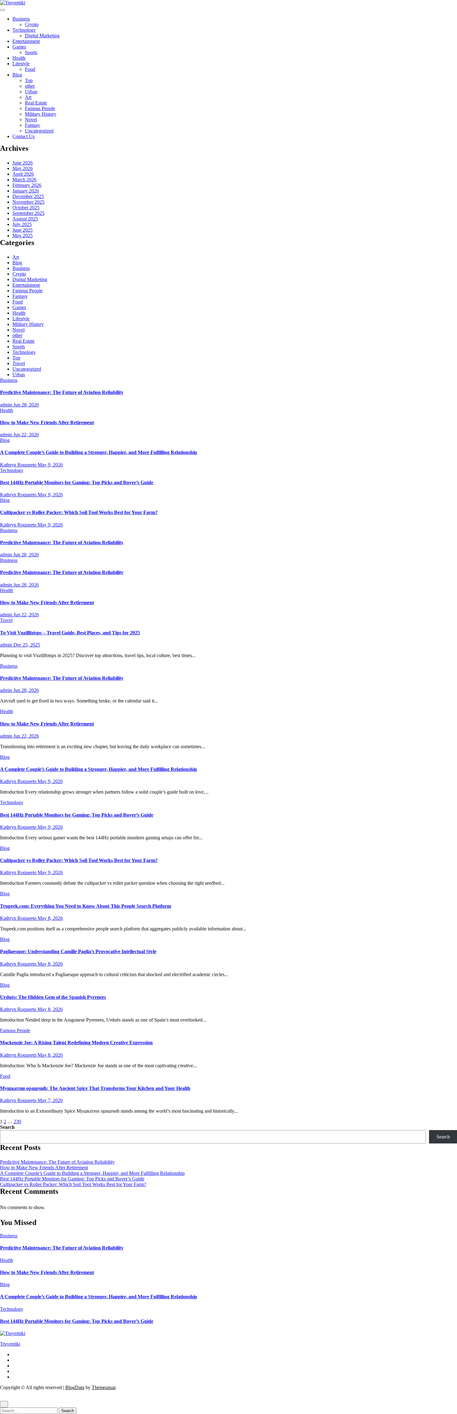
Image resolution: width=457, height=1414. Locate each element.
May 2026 (22, 168)
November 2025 (28, 202)
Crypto (32, 24)
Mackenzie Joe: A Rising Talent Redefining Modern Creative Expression (76, 1042)
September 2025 (28, 213)
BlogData (74, 1387)
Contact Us (23, 136)
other (30, 86)
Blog (17, 74)
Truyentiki (10, 1344)
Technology (24, 30)
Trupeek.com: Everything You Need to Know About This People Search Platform (85, 906)
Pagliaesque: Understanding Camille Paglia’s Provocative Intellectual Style (78, 951)
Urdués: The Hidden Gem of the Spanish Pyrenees (53, 997)
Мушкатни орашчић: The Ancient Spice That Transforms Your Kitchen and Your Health (95, 1088)
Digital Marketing (42, 35)
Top (29, 80)
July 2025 (22, 224)
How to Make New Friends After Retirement (47, 422)
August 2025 (25, 218)
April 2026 (23, 174)
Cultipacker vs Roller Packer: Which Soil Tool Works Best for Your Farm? (79, 512)
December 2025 (28, 196)
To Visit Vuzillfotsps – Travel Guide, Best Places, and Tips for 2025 (70, 632)
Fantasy (32, 125)
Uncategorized (39, 130)
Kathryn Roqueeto (19, 464)
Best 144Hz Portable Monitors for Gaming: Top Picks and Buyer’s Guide (76, 482)
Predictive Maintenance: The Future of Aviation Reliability (61, 392)
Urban (31, 91)
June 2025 (22, 230)
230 (17, 1121)
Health (18, 58)
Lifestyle (21, 63)
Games (19, 46)
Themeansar (103, 1387)
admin (6, 404)
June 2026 (22, 162)
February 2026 (26, 185)
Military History (40, 114)
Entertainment (26, 41)
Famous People (40, 108)
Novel (31, 119)
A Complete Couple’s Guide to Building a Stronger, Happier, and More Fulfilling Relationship (98, 452)
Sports (31, 52)
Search (7, 1127)
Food (30, 69)
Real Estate (36, 102)
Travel (18, 363)
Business (21, 18)
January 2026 (25, 190)
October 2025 (25, 207)
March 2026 (24, 179)
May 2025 (22, 235)
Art (28, 97)
